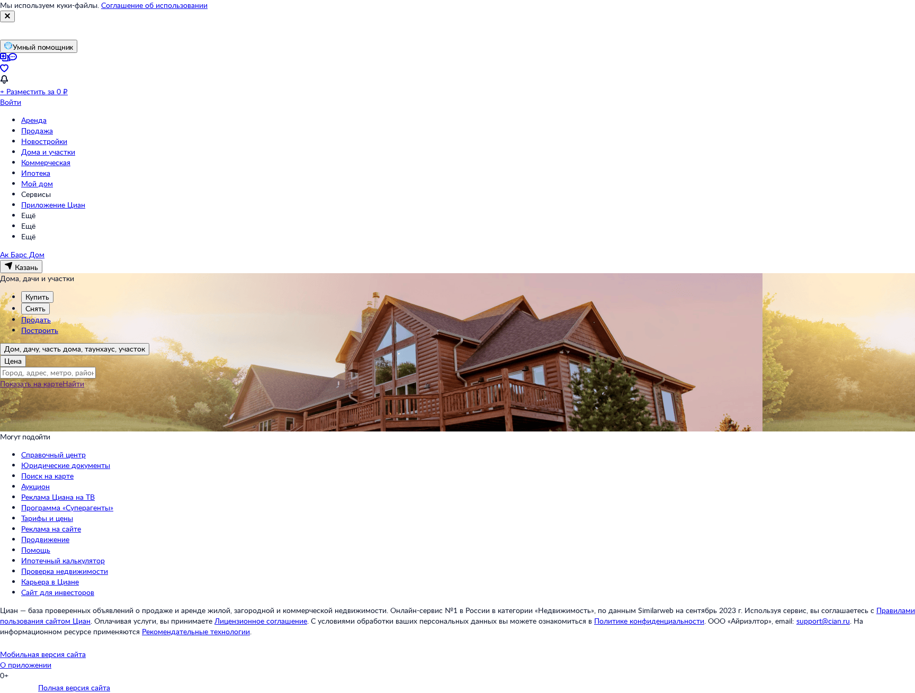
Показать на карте (31, 384)
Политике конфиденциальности (649, 621)
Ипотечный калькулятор (63, 560)
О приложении (25, 665)
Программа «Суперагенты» (67, 507)
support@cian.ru (823, 621)
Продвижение (45, 539)
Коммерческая (45, 162)
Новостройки (44, 141)
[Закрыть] (7, 16)
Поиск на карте (47, 476)
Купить (37, 297)
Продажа (37, 130)
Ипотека (35, 173)
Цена (13, 361)
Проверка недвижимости (64, 571)
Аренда (34, 120)
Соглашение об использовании (154, 5)
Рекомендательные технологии (196, 631)
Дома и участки (48, 152)
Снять (35, 308)
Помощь (35, 550)
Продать (36, 319)
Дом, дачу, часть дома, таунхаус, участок (74, 349)
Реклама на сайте (51, 529)
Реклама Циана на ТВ (58, 497)
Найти (73, 384)
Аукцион (35, 486)
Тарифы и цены (47, 518)
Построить (39, 330)
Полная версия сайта (74, 687)
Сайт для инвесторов (57, 592)
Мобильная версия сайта (43, 654)
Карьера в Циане (50, 582)
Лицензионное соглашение (260, 621)
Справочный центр (53, 454)
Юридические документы (65, 465)
